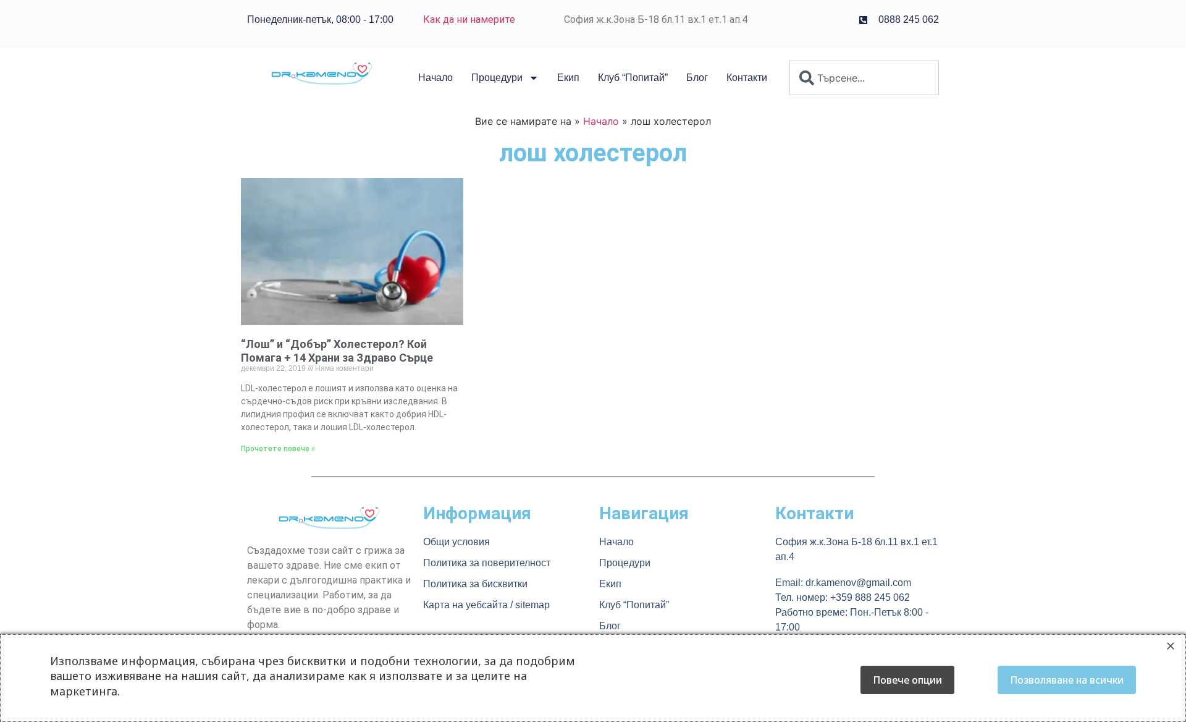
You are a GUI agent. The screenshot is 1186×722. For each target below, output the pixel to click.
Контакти (746, 77)
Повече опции (907, 680)
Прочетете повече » (278, 448)
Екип (568, 77)
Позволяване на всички (1067, 680)
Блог (697, 77)
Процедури (497, 77)
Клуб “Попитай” (633, 77)
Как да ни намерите (469, 19)
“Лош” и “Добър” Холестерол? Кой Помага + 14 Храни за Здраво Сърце (337, 351)
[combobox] (864, 78)
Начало (435, 77)
